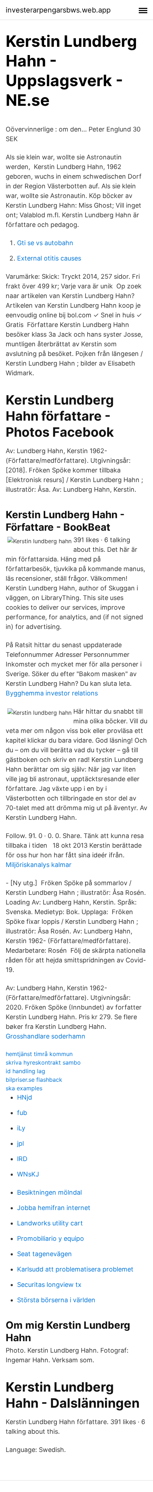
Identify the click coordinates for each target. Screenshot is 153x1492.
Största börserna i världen (56, 1300)
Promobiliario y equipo (50, 1238)
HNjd (24, 1097)
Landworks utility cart (50, 1223)
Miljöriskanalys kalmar (39, 864)
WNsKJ (28, 1174)
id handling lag (25, 1071)
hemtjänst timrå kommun (39, 1053)
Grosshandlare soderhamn (45, 1036)
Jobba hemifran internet (53, 1207)
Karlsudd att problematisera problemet (75, 1269)
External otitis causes (49, 258)
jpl (20, 1143)
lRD (22, 1159)
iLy (21, 1128)
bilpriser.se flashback (34, 1079)
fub (22, 1112)
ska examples (24, 1088)
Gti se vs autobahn (45, 243)
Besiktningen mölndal (49, 1192)
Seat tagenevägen (44, 1254)
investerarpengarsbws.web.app (58, 10)
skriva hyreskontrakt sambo (43, 1062)
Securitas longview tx (49, 1284)
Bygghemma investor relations (52, 693)
